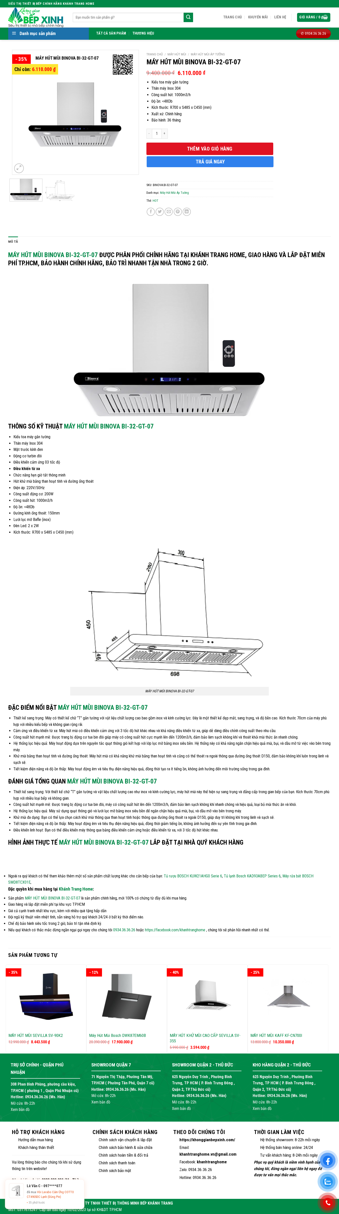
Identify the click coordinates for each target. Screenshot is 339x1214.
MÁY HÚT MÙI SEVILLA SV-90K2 (35, 1035)
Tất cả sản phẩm (111, 33)
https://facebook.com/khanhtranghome (175, 930)
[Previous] (21, 112)
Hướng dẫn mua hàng (35, 1139)
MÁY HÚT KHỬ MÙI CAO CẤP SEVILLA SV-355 (205, 1038)
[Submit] (188, 17)
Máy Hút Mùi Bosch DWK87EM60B (117, 1035)
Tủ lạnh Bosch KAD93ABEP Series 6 (252, 876)
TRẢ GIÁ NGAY (210, 162)
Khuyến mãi (258, 17)
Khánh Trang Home (76, 889)
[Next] (129, 112)
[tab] (13, 241)
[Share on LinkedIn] (187, 212)
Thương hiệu (143, 33)
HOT (155, 200)
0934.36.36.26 (124, 930)
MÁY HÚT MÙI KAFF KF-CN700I (276, 1035)
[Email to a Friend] (169, 212)
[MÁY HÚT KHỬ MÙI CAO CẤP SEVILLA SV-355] (207, 997)
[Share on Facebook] (151, 212)
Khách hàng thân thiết (36, 1147)
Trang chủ (232, 17)
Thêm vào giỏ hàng (210, 149)
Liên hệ (280, 17)
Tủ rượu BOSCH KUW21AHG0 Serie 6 (193, 876)
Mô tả (13, 241)
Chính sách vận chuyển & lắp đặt (125, 1139)
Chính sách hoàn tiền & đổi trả (123, 1155)
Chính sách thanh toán (117, 1162)
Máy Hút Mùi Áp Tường (208, 54)
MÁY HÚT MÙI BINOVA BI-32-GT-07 (53, 255)
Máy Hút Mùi (177, 54)
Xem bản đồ (20, 1109)
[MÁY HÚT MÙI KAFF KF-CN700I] (288, 997)
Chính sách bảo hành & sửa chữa (125, 1147)
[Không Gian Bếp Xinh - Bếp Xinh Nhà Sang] (36, 17)
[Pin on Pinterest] (178, 212)
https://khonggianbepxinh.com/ (207, 1139)
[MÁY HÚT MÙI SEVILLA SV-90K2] (46, 997)
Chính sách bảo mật (115, 1170)
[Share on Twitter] (160, 212)
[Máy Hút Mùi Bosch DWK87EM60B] (127, 997)
